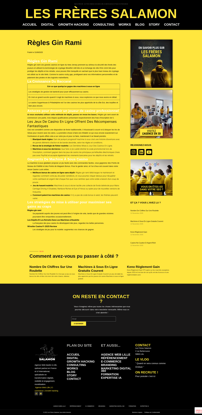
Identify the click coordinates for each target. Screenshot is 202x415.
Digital (47, 24)
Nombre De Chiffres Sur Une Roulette (144, 210)
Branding (109, 365)
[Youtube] (149, 152)
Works (125, 24)
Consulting (103, 24)
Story (154, 24)
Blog (140, 24)
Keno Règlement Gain (138, 232)
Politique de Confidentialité (152, 412)
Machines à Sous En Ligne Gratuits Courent (146, 221)
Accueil (30, 24)
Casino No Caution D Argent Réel (143, 243)
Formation (110, 374)
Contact (172, 24)
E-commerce (111, 361)
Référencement (114, 358)
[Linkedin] (141, 152)
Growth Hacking (73, 24)
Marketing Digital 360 (116, 369)
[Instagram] (133, 152)
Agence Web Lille (115, 354)
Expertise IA (111, 377)
